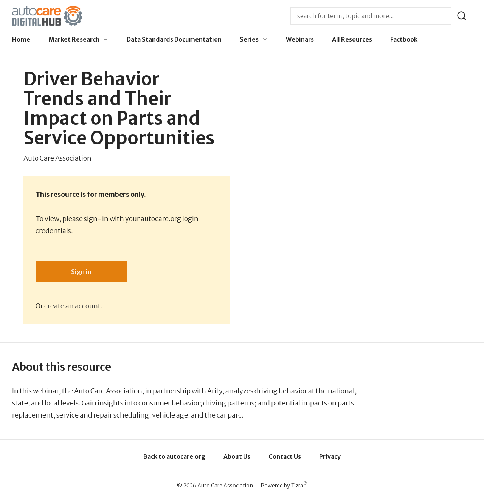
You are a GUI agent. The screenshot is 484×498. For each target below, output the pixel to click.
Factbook (403, 39)
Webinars (300, 39)
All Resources (352, 39)
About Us (236, 456)
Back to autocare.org (174, 456)
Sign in (81, 271)
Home (21, 39)
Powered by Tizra (284, 485)
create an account (72, 306)
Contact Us (284, 456)
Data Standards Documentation (174, 39)
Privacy (330, 456)
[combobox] (370, 16)
